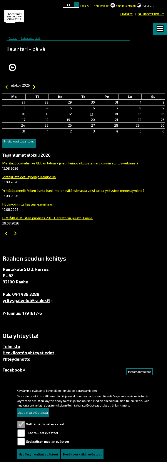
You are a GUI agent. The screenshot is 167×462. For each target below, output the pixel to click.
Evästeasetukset (139, 371)
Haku (83, 5)
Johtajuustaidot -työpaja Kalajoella (29, 177)
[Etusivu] (14, 16)
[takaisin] (13, 67)
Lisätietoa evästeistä (33, 412)
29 (138, 125)
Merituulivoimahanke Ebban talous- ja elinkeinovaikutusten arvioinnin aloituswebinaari (70, 163)
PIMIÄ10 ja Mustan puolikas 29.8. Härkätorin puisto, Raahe (47, 218)
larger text (163, 5)
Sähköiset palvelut (151, 14)
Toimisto (11, 346)
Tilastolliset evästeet (42, 433)
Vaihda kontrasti (126, 5)
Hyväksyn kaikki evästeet (82, 454)
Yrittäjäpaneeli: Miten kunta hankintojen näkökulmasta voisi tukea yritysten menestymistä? (73, 190)
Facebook (12, 369)
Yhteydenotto (16, 359)
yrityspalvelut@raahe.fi (26, 300)
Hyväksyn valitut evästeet (38, 454)
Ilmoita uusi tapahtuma (19, 141)
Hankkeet (126, 14)
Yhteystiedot (101, 5)
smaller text (158, 5)
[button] (160, 29)
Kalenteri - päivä (30, 38)
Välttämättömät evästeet (45, 424)
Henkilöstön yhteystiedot (28, 352)
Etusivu (13, 38)
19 (68, 119)
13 (91, 114)
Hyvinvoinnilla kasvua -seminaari (27, 204)
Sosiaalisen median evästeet (47, 441)
